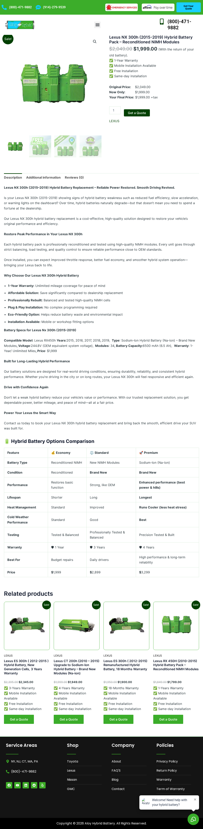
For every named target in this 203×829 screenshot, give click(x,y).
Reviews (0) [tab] (74, 177)
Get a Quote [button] (19, 719)
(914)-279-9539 (54, 7)
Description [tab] (13, 177)
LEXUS (114, 121)
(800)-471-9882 (20, 7)
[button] (97, 25)
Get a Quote (137, 113)
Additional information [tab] (43, 177)
